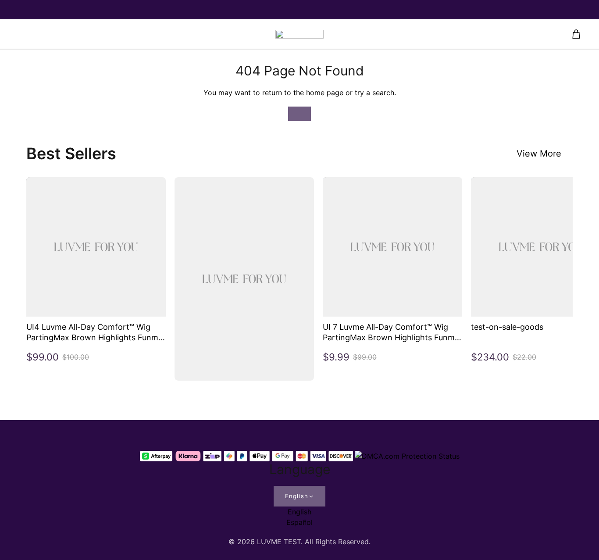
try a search (374, 92)
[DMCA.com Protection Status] (407, 456)
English (296, 495)
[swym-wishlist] (146, 34)
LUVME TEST (279, 541)
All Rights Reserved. (338, 541)
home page (324, 92)
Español (299, 522)
